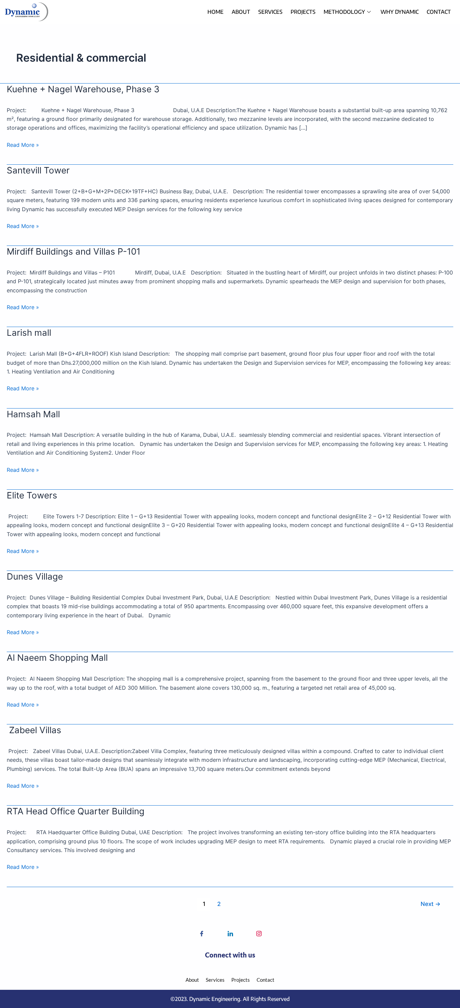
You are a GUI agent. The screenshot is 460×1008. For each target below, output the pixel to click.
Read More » (23, 144)
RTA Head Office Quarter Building (75, 811)
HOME (215, 11)
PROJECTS (303, 11)
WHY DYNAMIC (400, 11)
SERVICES (270, 11)
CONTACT (439, 11)
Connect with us (230, 955)
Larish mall (29, 332)
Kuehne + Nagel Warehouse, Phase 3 (83, 89)
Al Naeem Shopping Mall (57, 657)
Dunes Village (35, 576)
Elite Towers (32, 495)
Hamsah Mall (33, 414)
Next (430, 903)
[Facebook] (187, 934)
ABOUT (241, 11)
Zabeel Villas (34, 730)
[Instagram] (244, 934)
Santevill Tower (38, 170)
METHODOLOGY (344, 11)
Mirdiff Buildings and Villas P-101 (73, 251)
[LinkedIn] (216, 934)
